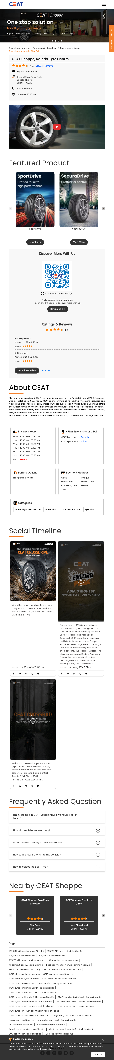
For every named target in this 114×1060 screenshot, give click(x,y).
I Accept (98, 1055)
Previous (10, 208)
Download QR (57, 309)
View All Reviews (44, 66)
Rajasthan (86, 437)
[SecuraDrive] (79, 199)
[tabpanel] (57, 25)
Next (103, 208)
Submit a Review (27, 370)
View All (46, 370)
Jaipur (84, 441)
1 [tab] (53, 41)
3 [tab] (58, 41)
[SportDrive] (35, 199)
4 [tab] (61, 41)
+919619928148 (24, 88)
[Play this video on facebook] (81, 582)
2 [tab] (55, 41)
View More (35, 242)
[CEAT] (16, 4)
